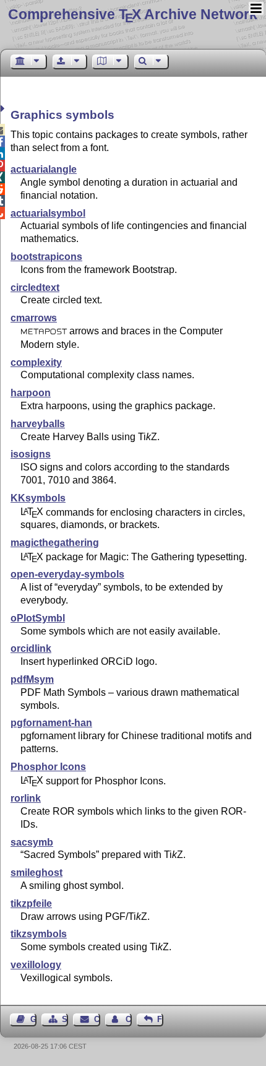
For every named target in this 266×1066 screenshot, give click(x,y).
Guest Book (33, 1019)
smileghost (36, 872)
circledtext (35, 287)
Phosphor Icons (48, 766)
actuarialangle (44, 169)
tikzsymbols (39, 934)
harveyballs (38, 423)
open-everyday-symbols (67, 574)
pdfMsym (32, 679)
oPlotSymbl (38, 618)
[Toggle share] (4, 109)
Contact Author (129, 1019)
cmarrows (34, 318)
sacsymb (32, 842)
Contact (97, 1019)
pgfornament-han (51, 722)
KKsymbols (38, 498)
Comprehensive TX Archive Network (132, 14)
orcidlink (31, 648)
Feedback (160, 1019)
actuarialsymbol (48, 213)
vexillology (36, 965)
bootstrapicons (46, 256)
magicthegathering (55, 542)
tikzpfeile (31, 903)
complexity (36, 362)
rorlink (26, 798)
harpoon (31, 393)
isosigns (31, 454)
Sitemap (65, 1019)
